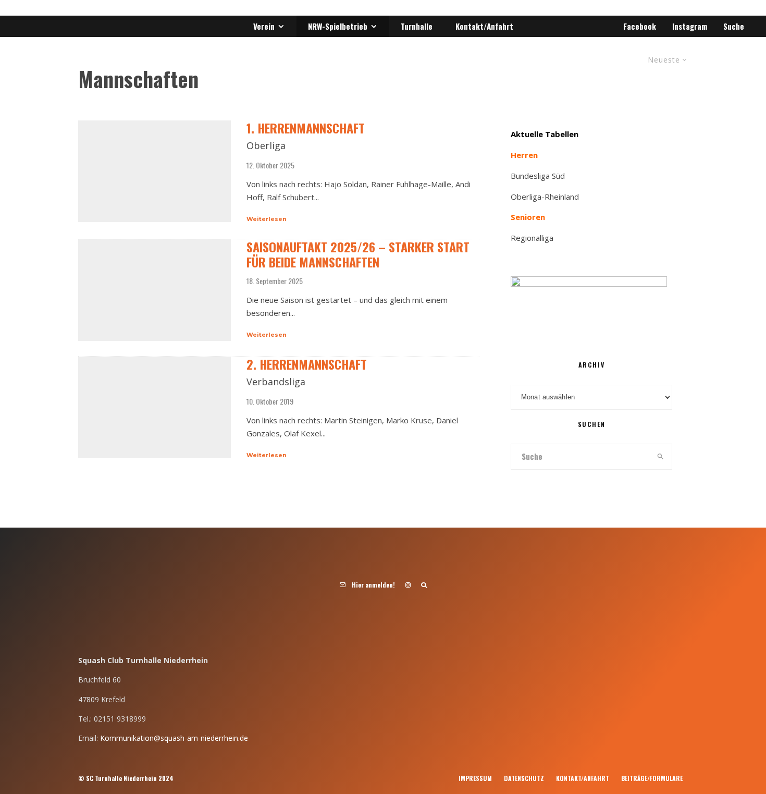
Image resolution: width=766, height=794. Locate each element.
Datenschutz (524, 778)
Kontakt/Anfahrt (484, 26)
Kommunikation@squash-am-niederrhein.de (174, 738)
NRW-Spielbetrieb (337, 26)
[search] (661, 456)
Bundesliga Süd (538, 175)
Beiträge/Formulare (652, 778)
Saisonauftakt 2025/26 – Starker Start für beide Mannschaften (358, 254)
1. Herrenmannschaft (305, 128)
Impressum (475, 778)
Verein (264, 26)
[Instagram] (408, 585)
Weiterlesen (266, 219)
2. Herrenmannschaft (306, 364)
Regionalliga (532, 238)
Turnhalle (417, 26)
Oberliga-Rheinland (545, 196)
